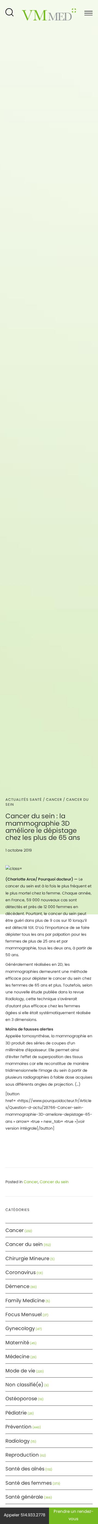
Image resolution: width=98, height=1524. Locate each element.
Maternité (17, 1342)
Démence (17, 1286)
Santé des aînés (24, 1468)
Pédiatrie (16, 1412)
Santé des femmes (28, 1482)
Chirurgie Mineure (27, 1258)
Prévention (18, 1426)
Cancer (54, 799)
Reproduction (22, 1454)
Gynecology (20, 1328)
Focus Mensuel (23, 1314)
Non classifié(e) (24, 1384)
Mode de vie (20, 1370)
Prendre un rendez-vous (73, 1515)
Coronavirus (20, 1272)
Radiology (17, 1440)
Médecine (17, 1356)
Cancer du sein (54, 1182)
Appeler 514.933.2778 (24, 1515)
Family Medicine (25, 1300)
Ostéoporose (21, 1398)
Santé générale (24, 1496)
